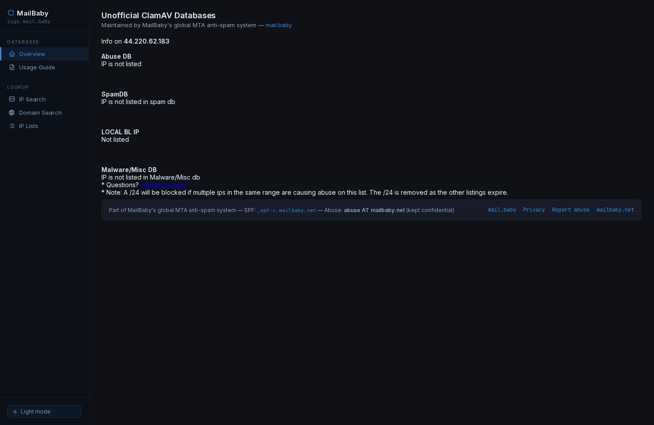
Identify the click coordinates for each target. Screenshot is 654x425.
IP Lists (28, 125)
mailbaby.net (615, 209)
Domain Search (40, 112)
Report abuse (570, 209)
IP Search (32, 99)
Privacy (534, 209)
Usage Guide (37, 67)
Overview (32, 53)
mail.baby (279, 24)
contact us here (163, 184)
